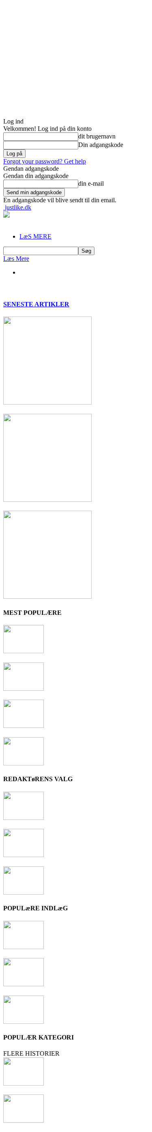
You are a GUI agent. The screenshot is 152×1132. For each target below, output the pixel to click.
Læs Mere (16, 258)
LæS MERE (35, 236)
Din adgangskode (100, 144)
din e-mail (91, 183)
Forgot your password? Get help (44, 161)
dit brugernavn (97, 136)
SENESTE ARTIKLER (36, 304)
